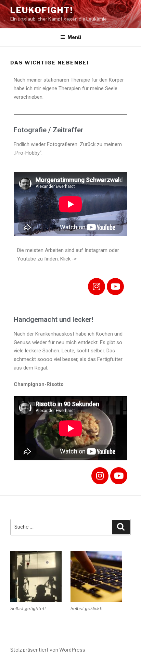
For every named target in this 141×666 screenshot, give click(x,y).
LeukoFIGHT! (41, 10)
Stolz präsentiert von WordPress (47, 650)
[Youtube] (115, 286)
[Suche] (121, 527)
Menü (74, 37)
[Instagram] (96, 286)
